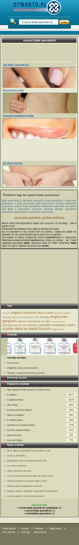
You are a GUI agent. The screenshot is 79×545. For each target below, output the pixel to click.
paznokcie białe (32, 203)
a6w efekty (40, 405)
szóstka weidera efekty (40, 430)
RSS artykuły (8, 532)
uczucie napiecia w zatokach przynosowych (25, 496)
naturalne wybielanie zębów (57, 325)
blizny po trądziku (40, 415)
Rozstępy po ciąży (13, 90)
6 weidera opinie (40, 420)
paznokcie (7, 211)
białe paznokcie (35, 200)
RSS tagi (25, 532)
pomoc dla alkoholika (26, 325)
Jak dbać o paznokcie (16, 209)
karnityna (8, 325)
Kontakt (25, 528)
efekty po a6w (57, 329)
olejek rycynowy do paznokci (19, 471)
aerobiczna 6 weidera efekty (40, 425)
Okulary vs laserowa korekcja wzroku (41, 373)
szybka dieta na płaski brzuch (26, 329)
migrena (22, 321)
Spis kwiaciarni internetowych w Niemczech (28, 389)
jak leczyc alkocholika (16, 456)
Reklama (39, 528)
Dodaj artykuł (8, 528)
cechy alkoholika (41, 317)
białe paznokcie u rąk (14, 200)
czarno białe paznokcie (27, 206)
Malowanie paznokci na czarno (58, 206)
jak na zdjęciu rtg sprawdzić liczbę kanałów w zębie (29, 451)
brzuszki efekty (40, 440)
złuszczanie (45, 312)
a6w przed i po (40, 435)
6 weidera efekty (40, 400)
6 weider (6, 313)
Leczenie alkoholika (39, 346)
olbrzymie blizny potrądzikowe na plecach (24, 486)
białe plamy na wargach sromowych (33, 211)
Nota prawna (40, 532)
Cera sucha (41, 363)
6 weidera (40, 394)
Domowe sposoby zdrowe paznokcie (54, 209)
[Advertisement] (41, 53)
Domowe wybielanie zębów (18, 115)
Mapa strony (55, 528)
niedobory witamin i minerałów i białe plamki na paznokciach (32, 491)
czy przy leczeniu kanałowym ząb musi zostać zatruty (30, 476)
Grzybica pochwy (13, 163)
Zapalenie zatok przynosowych (41, 368)
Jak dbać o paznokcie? (16, 64)
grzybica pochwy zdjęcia (40, 410)
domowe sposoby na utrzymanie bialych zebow (27, 481)
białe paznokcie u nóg (57, 200)
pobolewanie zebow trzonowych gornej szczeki (27, 461)
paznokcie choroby (53, 203)
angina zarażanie (24, 313)
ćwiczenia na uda (39, 321)
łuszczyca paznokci (22, 317)
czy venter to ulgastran (17, 466)
